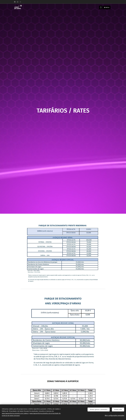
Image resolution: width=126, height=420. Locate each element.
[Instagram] (17, 1)
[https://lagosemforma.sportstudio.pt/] (20, 1)
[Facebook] (15, 1)
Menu (107, 7)
